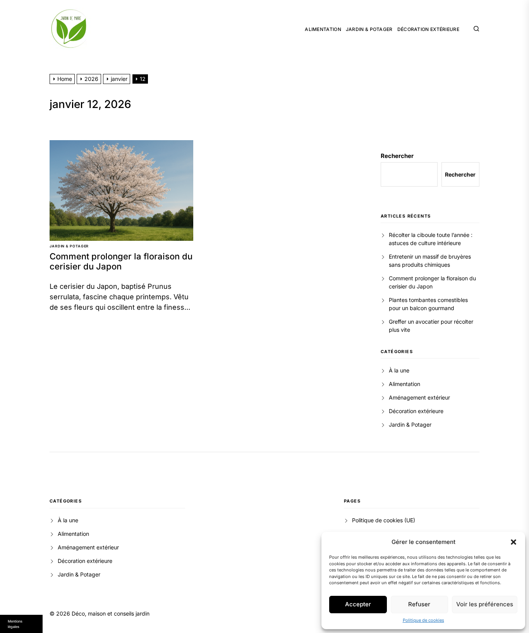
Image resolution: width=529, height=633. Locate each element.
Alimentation (323, 29)
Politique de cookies (423, 620)
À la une (399, 370)
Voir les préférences (484, 604)
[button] (513, 542)
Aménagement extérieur (419, 397)
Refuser (419, 604)
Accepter (358, 604)
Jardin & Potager (369, 29)
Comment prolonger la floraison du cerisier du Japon (121, 261)
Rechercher (397, 156)
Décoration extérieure (428, 29)
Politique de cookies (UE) (383, 520)
